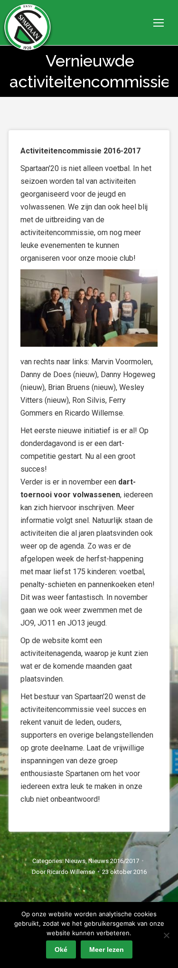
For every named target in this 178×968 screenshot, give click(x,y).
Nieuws (75, 860)
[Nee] (166, 935)
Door (63, 871)
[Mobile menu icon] (158, 22)
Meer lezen (106, 949)
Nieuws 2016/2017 (113, 860)
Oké (61, 949)
